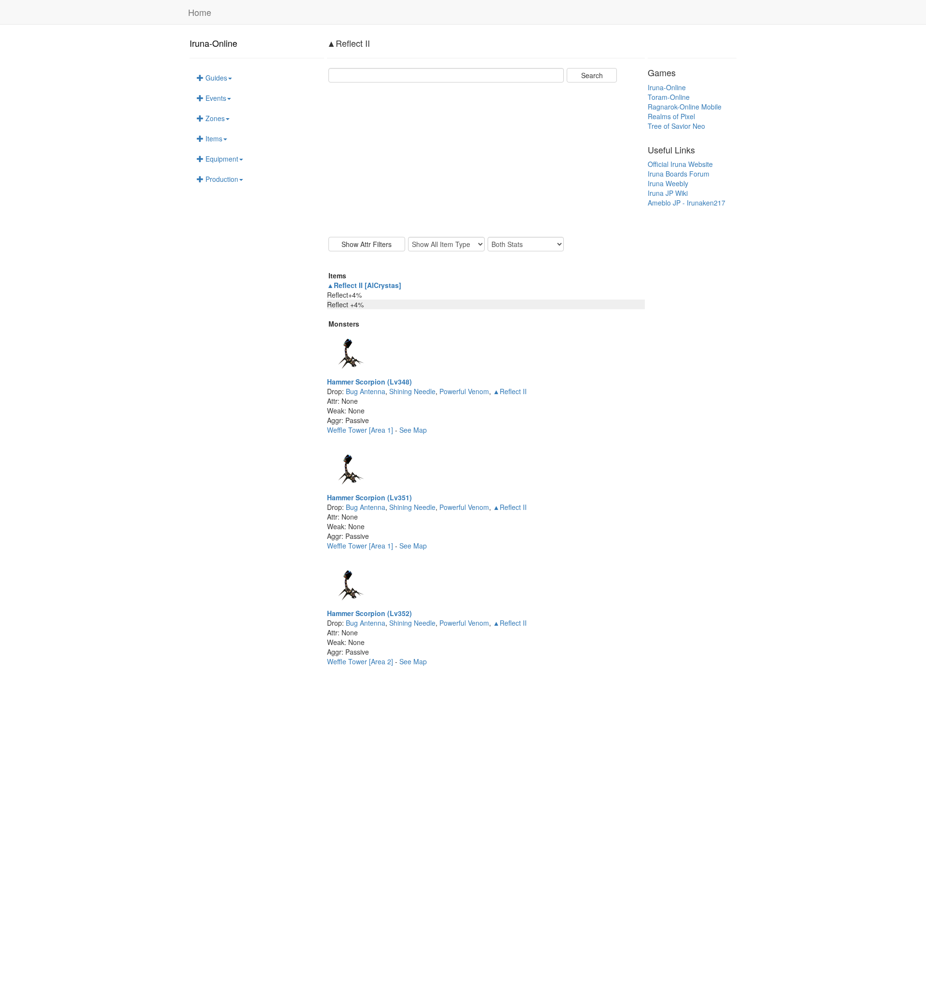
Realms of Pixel (671, 116)
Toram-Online (669, 97)
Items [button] (213, 138)
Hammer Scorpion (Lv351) (369, 497)
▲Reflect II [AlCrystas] (364, 285)
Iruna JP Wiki (668, 193)
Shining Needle (412, 391)
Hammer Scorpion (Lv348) (369, 381)
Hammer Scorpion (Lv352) (369, 613)
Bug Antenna (365, 391)
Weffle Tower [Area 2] (361, 661)
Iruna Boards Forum (678, 173)
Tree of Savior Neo (676, 126)
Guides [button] (215, 77)
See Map (413, 430)
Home (199, 12)
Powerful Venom (464, 391)
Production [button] (221, 179)
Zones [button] (214, 118)
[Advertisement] (486, 159)
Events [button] (215, 98)
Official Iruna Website (680, 164)
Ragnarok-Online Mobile (685, 106)
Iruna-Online (213, 43)
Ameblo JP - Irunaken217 (686, 202)
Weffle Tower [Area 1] (361, 430)
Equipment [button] (221, 159)
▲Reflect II (510, 391)
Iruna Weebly (668, 183)
